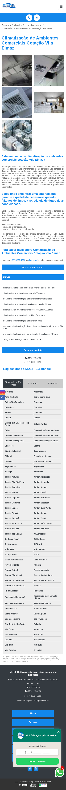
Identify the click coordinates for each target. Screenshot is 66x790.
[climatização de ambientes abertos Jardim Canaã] (49, 102)
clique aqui (33, 260)
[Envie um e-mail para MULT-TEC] (37, 17)
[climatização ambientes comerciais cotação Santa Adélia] (17, 102)
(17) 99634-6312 (33, 362)
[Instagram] (30, 768)
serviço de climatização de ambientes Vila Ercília (24, 339)
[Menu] (61, 6)
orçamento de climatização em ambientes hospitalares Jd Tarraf (30, 334)
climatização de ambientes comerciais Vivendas (24, 293)
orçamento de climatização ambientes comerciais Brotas (27, 299)
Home (33, 713)
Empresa (33, 722)
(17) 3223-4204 (19, 260)
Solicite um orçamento (33, 267)
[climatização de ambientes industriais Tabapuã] (17, 70)
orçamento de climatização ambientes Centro (22, 321)
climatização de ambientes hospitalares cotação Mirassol (27, 304)
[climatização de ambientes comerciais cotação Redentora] (49, 70)
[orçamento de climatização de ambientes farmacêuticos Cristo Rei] (17, 135)
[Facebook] (36, 768)
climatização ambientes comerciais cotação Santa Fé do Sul (29, 288)
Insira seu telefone (37, 746)
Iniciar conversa (37, 761)
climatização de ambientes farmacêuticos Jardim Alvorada (28, 310)
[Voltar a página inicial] (9, 6)
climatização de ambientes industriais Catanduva (24, 315)
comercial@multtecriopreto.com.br (34, 700)
